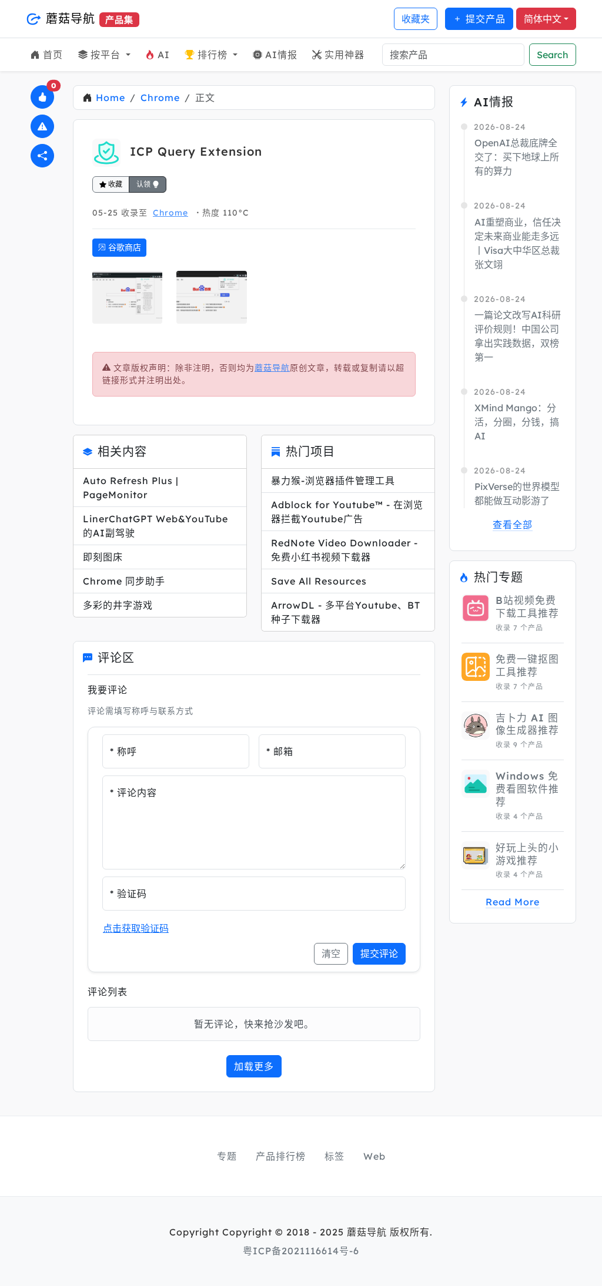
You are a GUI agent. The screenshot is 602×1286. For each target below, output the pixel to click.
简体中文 (542, 19)
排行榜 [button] (214, 55)
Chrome (160, 97)
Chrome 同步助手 (124, 581)
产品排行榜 (281, 1156)
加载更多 (254, 1066)
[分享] (42, 155)
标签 (335, 1156)
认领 (144, 184)
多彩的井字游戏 (118, 605)
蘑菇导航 (87, 18)
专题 (227, 1156)
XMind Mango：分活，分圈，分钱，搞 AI (516, 422)
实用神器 (344, 55)
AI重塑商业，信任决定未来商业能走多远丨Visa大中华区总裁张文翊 (517, 243)
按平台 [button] (107, 55)
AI (164, 55)
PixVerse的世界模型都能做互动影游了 (517, 493)
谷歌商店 (123, 247)
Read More (513, 902)
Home (110, 97)
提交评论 (379, 953)
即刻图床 (103, 557)
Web (374, 1156)
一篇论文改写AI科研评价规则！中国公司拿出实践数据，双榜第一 (517, 336)
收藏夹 (416, 19)
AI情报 (281, 55)
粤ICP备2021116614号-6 (301, 1251)
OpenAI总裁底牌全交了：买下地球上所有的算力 (516, 157)
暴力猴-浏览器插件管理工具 (333, 480)
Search (552, 55)
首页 (53, 55)
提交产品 (484, 19)
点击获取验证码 (136, 928)
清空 (331, 953)
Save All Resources (319, 581)
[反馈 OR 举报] (42, 126)
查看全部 (513, 524)
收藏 (114, 184)
